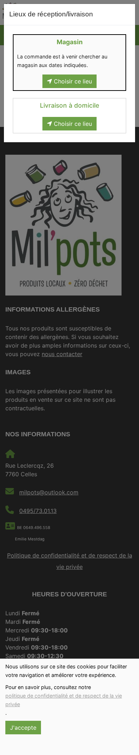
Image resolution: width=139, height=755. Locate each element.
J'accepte (23, 727)
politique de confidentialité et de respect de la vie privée (63, 700)
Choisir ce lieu (72, 81)
